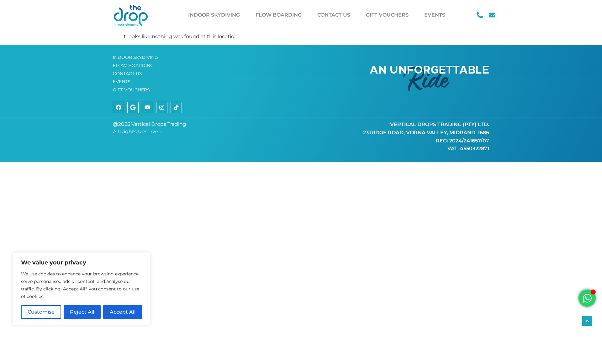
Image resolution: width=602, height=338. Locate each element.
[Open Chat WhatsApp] (587, 298)
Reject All (82, 312)
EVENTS (434, 15)
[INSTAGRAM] (161, 107)
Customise (41, 312)
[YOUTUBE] (147, 107)
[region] (81, 288)
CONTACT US (333, 15)
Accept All (122, 312)
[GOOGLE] (133, 107)
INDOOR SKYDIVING (214, 15)
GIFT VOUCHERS (387, 15)
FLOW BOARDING (279, 15)
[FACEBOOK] (118, 107)
